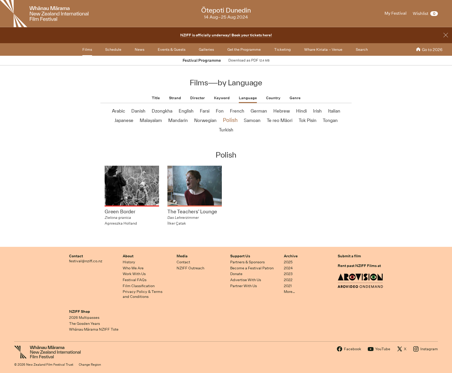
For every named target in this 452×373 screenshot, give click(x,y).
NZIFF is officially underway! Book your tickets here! (226, 35)
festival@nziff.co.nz (85, 261)
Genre (295, 98)
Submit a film (349, 256)
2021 (288, 285)
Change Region (90, 364)
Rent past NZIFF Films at (359, 265)
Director (197, 98)
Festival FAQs (134, 279)
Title (156, 98)
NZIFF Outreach (190, 268)
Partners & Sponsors (247, 262)
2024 (288, 268)
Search (362, 49)
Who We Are (133, 268)
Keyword (222, 98)
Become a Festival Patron (252, 268)
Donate (236, 273)
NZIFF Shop (79, 311)
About (128, 256)
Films (87, 49)
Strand (175, 98)
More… (289, 291)
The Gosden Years (84, 323)
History (129, 262)
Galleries (206, 49)
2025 (288, 262)
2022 (288, 279)
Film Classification (139, 285)
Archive (291, 256)
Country (273, 98)
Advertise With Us (245, 279)
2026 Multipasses (84, 317)
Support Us (240, 256)
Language (248, 98)
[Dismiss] (446, 35)
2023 (288, 273)
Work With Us (134, 273)
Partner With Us (243, 285)
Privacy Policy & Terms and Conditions (142, 294)
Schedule (113, 49)
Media (182, 256)
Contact (76, 256)
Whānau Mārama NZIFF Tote (93, 329)
